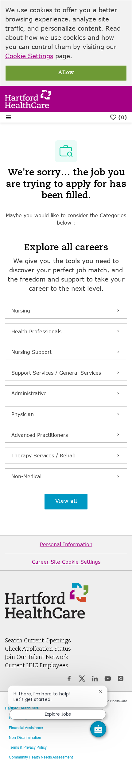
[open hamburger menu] (8, 117)
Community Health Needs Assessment (41, 757)
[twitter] (82, 679)
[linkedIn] (94, 679)
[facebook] (69, 679)
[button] (66, 501)
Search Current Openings (38, 641)
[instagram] (120, 679)
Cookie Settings (29, 55)
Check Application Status (38, 649)
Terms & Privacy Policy (28, 748)
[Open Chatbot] (98, 729)
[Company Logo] (28, 98)
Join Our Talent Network (36, 657)
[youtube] (107, 679)
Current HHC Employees (36, 665)
